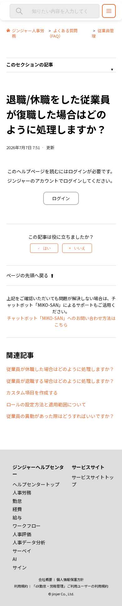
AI (15, 559)
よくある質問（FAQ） (62, 33)
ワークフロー (27, 525)
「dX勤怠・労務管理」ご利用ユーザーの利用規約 (70, 585)
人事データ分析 (29, 542)
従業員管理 (103, 33)
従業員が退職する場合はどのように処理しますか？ (60, 381)
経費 (17, 509)
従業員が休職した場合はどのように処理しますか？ (60, 369)
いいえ (79, 248)
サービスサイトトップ (93, 481)
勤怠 (17, 501)
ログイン (61, 198)
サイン (20, 567)
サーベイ (22, 550)
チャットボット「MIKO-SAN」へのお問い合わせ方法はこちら (61, 321)
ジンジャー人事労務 (28, 33)
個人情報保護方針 (70, 579)
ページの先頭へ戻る (27, 275)
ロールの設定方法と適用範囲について (46, 404)
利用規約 (21, 585)
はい (47, 248)
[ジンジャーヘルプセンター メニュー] (109, 11)
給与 (17, 517)
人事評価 (22, 534)
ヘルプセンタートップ (36, 484)
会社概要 (45, 579)
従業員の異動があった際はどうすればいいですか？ (60, 416)
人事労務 (22, 492)
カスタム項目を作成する (32, 392)
